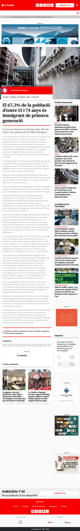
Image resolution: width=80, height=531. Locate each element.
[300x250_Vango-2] (66, 435)
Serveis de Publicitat (38, 506)
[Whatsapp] (52, 5)
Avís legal (64, 506)
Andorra (15, 331)
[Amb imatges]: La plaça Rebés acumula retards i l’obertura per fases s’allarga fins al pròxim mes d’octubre (66, 232)
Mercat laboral (10, 333)
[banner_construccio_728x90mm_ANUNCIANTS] (27, 358)
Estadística (23, 331)
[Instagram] (44, 5)
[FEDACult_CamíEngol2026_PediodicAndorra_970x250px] (40, 44)
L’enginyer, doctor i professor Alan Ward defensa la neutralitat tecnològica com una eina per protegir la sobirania (14, 396)
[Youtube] (48, 5)
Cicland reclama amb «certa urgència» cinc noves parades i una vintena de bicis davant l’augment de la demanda (66, 161)
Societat (8, 17)
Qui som (15, 506)
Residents (19, 333)
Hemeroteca (53, 506)
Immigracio (45, 331)
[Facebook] (37, 5)
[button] (77, 5)
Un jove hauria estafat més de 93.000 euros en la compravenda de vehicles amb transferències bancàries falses (65, 192)
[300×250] (66, 327)
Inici (4, 17)
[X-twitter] (41, 5)
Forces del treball (34, 331)
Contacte (25, 506)
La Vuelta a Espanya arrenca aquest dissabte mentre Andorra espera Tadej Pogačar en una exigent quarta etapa (39, 396)
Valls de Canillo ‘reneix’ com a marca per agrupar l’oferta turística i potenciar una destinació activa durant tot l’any (66, 291)
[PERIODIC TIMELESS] (66, 403)
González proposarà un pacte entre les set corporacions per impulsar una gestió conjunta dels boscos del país (66, 261)
